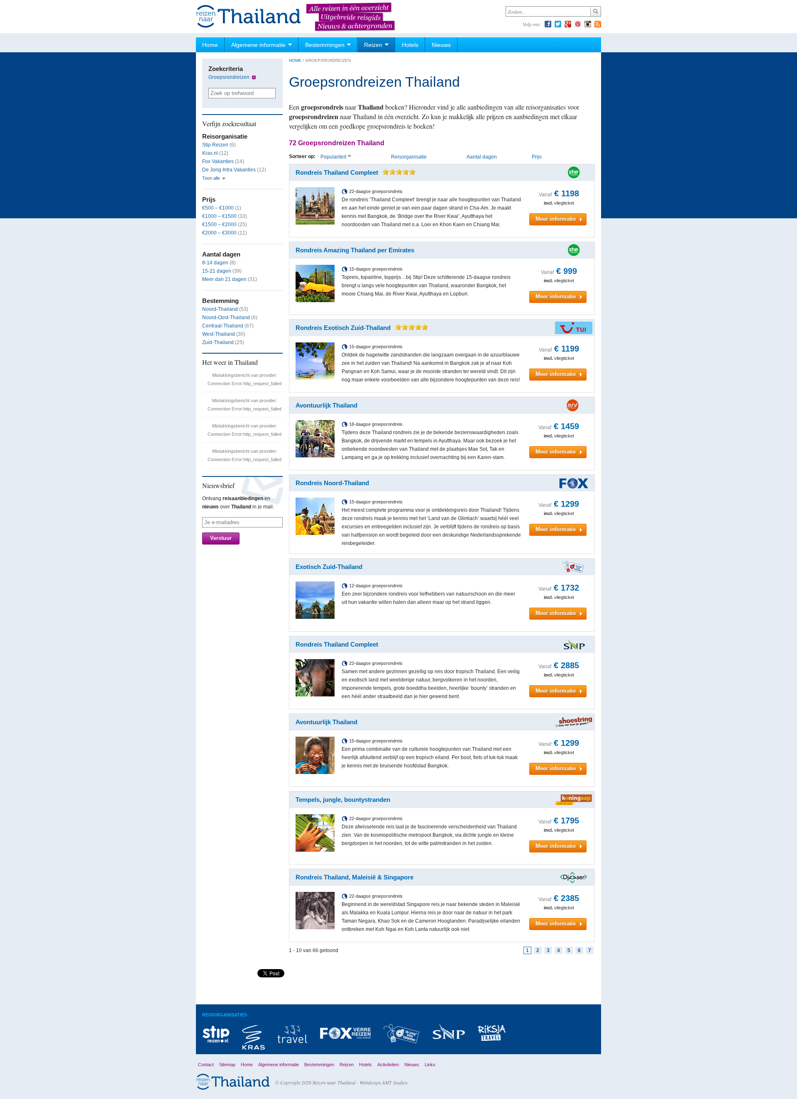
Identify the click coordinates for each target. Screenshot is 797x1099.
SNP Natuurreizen (573, 644)
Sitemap (227, 1064)
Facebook (548, 24)
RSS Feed (597, 24)
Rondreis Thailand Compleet (337, 172)
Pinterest (578, 24)
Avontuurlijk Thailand (326, 405)
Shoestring (573, 722)
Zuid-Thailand (218, 342)
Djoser (573, 877)
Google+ (568, 24)
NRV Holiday (573, 405)
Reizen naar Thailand (248, 17)
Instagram (587, 24)
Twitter (558, 24)
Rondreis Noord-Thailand (332, 482)
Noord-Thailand (220, 309)
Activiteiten (388, 1064)
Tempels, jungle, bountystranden (343, 799)
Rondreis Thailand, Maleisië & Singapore (354, 877)
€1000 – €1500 (219, 216)
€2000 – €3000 (219, 233)
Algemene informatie (258, 45)
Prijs (537, 157)
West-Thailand (218, 334)
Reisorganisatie (409, 157)
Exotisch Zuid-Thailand (329, 566)
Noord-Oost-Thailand (226, 317)
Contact (206, 1064)
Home (210, 45)
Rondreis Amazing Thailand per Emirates (355, 250)
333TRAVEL (292, 1034)
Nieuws (441, 45)
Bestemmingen (325, 45)
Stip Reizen (215, 145)
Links (430, 1064)
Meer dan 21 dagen (224, 279)
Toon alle (211, 178)
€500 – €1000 (218, 208)
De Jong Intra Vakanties (229, 170)
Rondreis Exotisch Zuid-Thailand (343, 327)
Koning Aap (573, 800)
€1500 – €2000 (219, 224)
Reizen (373, 45)
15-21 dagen (216, 271)
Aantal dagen (482, 157)
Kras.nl (210, 153)
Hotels (410, 45)
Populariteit (333, 157)
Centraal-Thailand (222, 326)
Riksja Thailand (492, 1033)
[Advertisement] (435, 979)
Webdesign (370, 1082)
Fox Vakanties (218, 161)
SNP (448, 1031)
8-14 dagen (215, 263)
